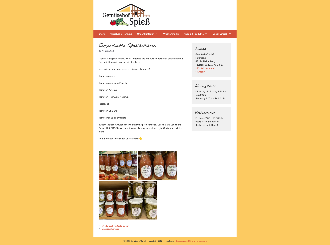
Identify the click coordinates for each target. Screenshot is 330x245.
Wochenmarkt (171, 33)
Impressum (202, 241)
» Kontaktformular (205, 68)
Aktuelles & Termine (121, 33)
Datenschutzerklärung (185, 241)
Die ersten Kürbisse (110, 229)
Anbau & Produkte (194, 33)
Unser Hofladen (145, 33)
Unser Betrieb (220, 33)
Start (102, 33)
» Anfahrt (200, 71)
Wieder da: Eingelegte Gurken (115, 226)
